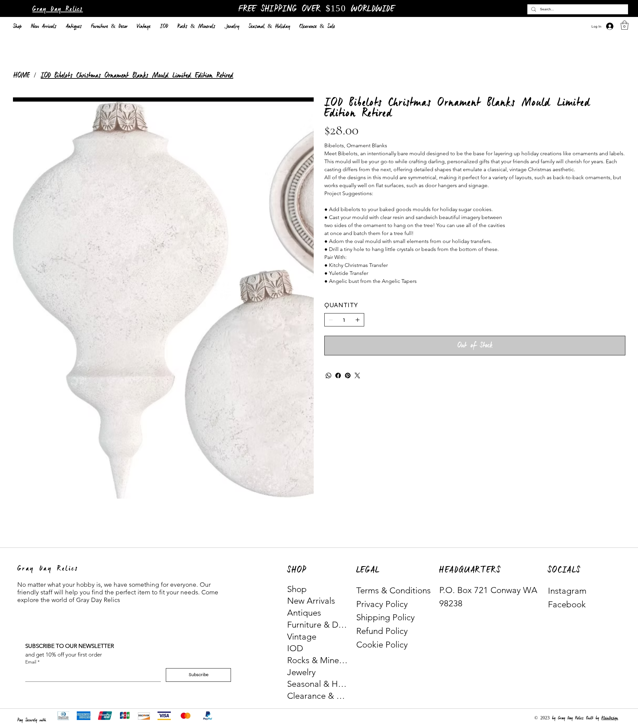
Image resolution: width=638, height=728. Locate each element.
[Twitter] (357, 375)
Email (32, 662)
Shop (297, 589)
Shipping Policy (385, 617)
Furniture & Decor (318, 625)
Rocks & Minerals (318, 660)
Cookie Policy (382, 645)
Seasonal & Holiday (318, 684)
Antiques (304, 613)
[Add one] (357, 319)
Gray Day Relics (57, 9)
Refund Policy (382, 631)
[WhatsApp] (328, 375)
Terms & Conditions (393, 590)
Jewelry (301, 672)
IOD (295, 648)
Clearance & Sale (318, 696)
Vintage (301, 637)
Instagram (567, 591)
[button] (624, 25)
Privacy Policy (382, 604)
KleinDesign (609, 718)
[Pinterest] (348, 375)
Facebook (567, 604)
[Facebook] (338, 375)
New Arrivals (311, 601)
